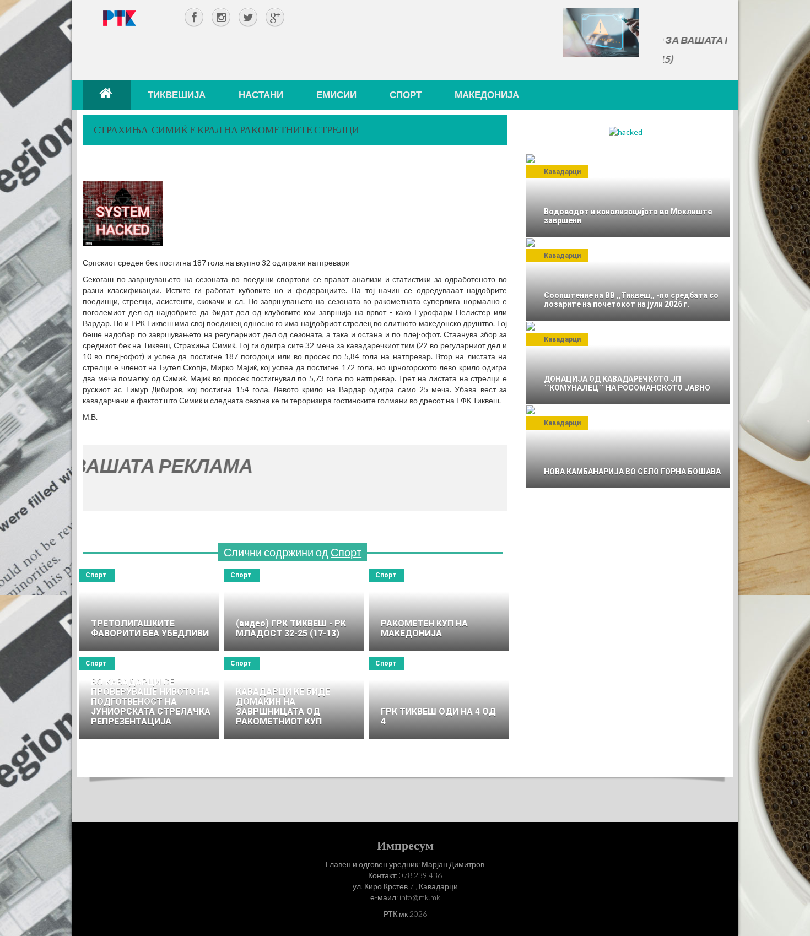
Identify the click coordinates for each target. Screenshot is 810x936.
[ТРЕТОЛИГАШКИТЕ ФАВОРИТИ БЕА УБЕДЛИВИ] (149, 610)
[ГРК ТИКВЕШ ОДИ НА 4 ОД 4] (439, 698)
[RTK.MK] (119, 18)
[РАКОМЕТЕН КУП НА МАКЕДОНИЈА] (439, 610)
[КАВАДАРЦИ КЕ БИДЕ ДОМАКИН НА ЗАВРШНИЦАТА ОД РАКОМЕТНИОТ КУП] (294, 698)
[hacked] (625, 131)
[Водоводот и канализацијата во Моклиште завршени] (628, 195)
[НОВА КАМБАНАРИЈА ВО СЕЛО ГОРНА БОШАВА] (628, 446)
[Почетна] (107, 95)
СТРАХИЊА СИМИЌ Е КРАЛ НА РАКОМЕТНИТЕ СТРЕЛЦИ (226, 129)
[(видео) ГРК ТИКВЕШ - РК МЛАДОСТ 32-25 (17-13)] (294, 610)
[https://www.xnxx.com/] (601, 31)
